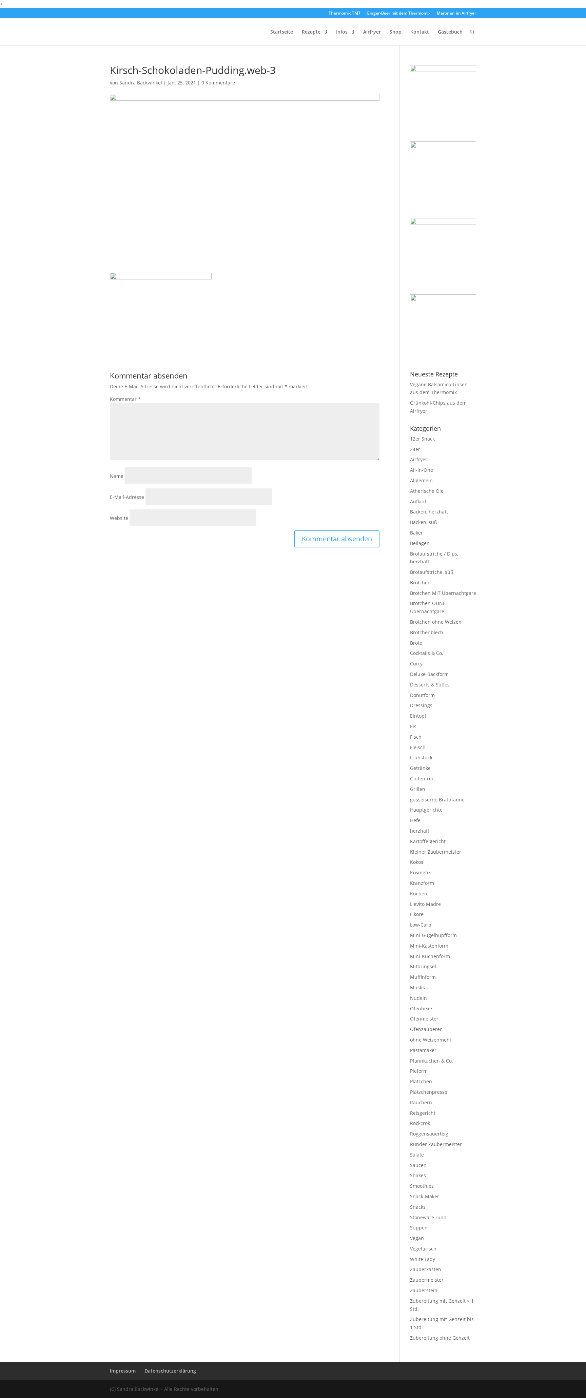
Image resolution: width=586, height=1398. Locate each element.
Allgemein (421, 480)
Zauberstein (423, 1290)
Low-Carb (420, 924)
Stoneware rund (428, 1217)
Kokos (416, 862)
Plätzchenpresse (428, 1092)
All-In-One (421, 470)
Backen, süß (423, 522)
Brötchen (420, 582)
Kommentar (125, 399)
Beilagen (420, 543)
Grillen (417, 789)
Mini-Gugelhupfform (433, 935)
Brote (416, 643)
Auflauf (418, 501)
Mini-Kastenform (429, 946)
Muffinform (423, 977)
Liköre (417, 914)
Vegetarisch (423, 1248)
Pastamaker (423, 1050)
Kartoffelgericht (428, 841)
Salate (417, 1154)
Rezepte (311, 32)
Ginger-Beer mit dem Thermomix (399, 13)
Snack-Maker (424, 1196)
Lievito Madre (425, 904)
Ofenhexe (421, 1008)
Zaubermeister (427, 1280)
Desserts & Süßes (430, 684)
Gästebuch (450, 32)
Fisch (416, 737)
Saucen (418, 1165)
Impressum (123, 1370)
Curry (416, 663)
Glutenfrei (421, 778)
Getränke (420, 768)
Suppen (419, 1227)
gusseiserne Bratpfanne (437, 799)
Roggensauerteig (429, 1133)
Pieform (419, 1071)
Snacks (418, 1207)
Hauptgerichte (426, 810)
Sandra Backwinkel (140, 82)
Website (119, 518)
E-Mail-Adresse (127, 497)
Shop (396, 32)
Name (116, 476)
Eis (413, 726)
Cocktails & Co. (426, 653)
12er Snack (422, 438)
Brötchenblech (426, 632)
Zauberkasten (425, 1269)
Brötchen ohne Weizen (436, 622)
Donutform (422, 695)
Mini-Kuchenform (430, 956)
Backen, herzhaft (429, 511)
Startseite (281, 32)
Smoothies (422, 1186)
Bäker (416, 532)
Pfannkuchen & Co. (431, 1060)
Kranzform (422, 883)
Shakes (418, 1175)
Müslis (417, 987)
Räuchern (421, 1102)
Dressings (421, 705)
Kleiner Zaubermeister (435, 852)
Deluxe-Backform (429, 674)
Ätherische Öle (427, 491)
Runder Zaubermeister (436, 1144)
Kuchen (418, 893)
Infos (342, 32)
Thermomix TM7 (344, 13)
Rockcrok (420, 1123)
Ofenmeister (424, 1018)
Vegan (417, 1238)
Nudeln (418, 998)
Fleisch (418, 747)
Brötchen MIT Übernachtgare (443, 593)
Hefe (415, 820)
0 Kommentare (218, 82)
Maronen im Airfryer (456, 13)
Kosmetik (420, 872)
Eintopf (418, 716)
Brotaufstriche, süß (431, 572)
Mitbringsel (423, 966)
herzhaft (419, 831)
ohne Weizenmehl (430, 1039)
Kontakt (419, 32)
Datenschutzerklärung (170, 1370)
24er (415, 449)
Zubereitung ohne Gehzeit (440, 1338)
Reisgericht (422, 1113)
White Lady (422, 1259)
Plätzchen (421, 1081)
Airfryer (372, 32)
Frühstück (421, 757)
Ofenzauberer (426, 1029)
